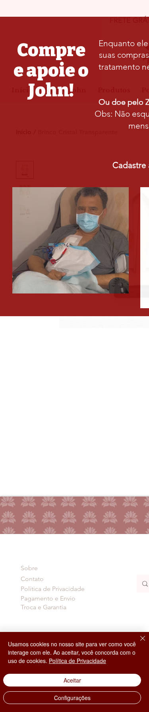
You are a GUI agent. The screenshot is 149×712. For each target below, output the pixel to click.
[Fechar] (137, 643)
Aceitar (72, 680)
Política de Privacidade (77, 661)
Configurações (72, 698)
